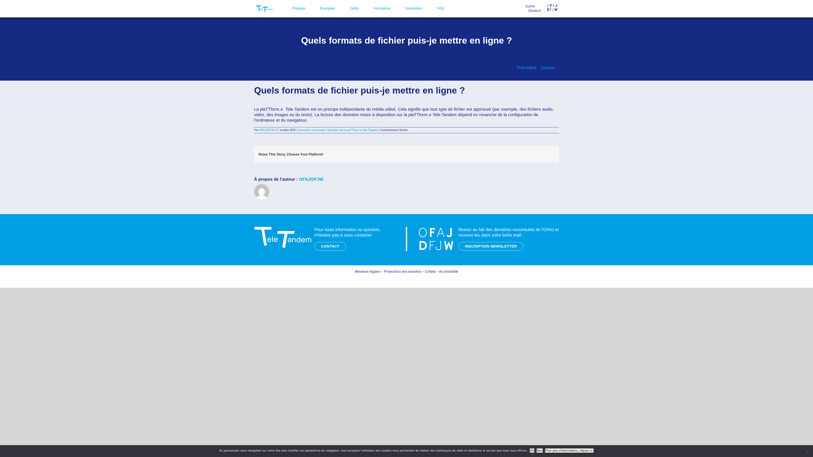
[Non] (808, 451)
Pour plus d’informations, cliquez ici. (569, 450)
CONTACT (330, 246)
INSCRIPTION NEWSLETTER (491, 246)
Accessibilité (448, 271)
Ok (532, 450)
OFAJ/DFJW (267, 130)
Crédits (430, 271)
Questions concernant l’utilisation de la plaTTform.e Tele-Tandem (338, 130)
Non (539, 450)
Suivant (548, 67)
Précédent (526, 67)
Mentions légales (367, 271)
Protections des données (402, 271)
